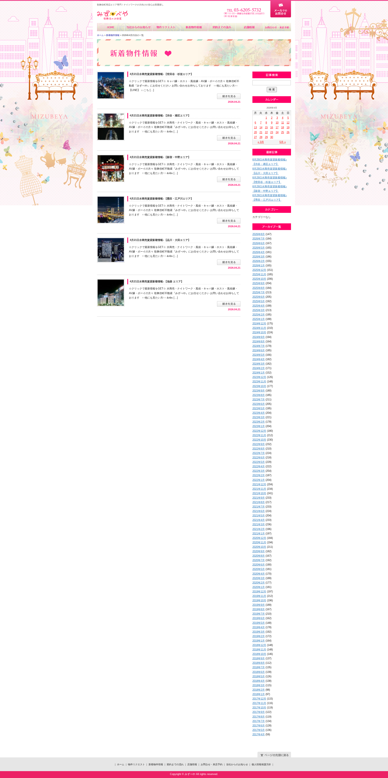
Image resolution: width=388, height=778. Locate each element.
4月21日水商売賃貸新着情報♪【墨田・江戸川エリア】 (161, 198)
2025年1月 (258, 319)
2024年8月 (258, 341)
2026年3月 (258, 256)
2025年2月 (258, 314)
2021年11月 (259, 488)
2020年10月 (259, 546)
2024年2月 (258, 368)
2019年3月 (258, 631)
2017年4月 (258, 734)
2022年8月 (258, 448)
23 (271, 132)
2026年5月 (258, 247)
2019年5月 (258, 622)
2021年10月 (259, 493)
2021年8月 (258, 502)
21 (260, 132)
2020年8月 (258, 555)
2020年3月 (258, 578)
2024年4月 (258, 359)
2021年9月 (258, 497)
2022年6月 (258, 457)
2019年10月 (259, 600)
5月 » (282, 142)
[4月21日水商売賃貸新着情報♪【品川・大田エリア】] (111, 249)
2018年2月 (258, 689)
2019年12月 (259, 591)
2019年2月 (258, 636)
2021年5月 (258, 515)
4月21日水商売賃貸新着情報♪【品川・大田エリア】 (160, 240)
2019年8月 (258, 609)
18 (282, 127)
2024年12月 (259, 323)
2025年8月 (258, 287)
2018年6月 (258, 671)
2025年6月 (258, 296)
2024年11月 (259, 327)
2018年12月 (259, 645)
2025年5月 (258, 301)
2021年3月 (258, 524)
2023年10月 (259, 386)
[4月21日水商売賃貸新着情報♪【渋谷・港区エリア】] (111, 126)
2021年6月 (258, 511)
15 (266, 127)
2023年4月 (258, 412)
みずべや (112, 15)
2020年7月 (258, 560)
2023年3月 (258, 417)
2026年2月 (258, 261)
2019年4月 (258, 627)
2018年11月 (259, 649)
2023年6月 (258, 403)
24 (277, 132)
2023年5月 (258, 408)
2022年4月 (258, 466)
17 (277, 127)
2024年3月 (258, 363)
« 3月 (261, 142)
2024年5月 (258, 354)
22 (266, 132)
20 (255, 132)
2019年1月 (258, 640)
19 (288, 127)
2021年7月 (258, 506)
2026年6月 (258, 243)
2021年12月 (259, 484)
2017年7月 (258, 721)
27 (255, 137)
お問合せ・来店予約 (277, 27)
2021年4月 (258, 519)
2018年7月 (258, 667)
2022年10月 (259, 439)
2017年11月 (259, 703)
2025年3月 (258, 310)
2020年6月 (258, 564)
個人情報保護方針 (261, 764)
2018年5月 (258, 676)
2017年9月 (258, 712)
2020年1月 (258, 587)
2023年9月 (258, 390)
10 (277, 122)
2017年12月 (259, 698)
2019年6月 (258, 618)
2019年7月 (258, 613)
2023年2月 (258, 421)
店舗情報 (249, 27)
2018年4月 (258, 680)
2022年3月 (258, 470)
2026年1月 (258, 265)
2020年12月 (259, 537)
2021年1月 (258, 533)
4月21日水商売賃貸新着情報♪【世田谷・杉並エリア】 (161, 74)
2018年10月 (259, 654)
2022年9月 (258, 444)
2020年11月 (259, 542)
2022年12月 (259, 430)
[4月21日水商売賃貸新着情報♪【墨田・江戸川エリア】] (111, 209)
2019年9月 (258, 604)
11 (282, 122)
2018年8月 (258, 662)
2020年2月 (258, 582)
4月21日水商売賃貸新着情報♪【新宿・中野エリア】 (160, 157)
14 (260, 127)
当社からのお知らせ (138, 27)
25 (282, 132)
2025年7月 (258, 292)
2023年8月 (258, 395)
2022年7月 (258, 453)
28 (260, 137)
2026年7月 (258, 238)
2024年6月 (258, 350)
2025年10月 (259, 278)
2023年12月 (259, 377)
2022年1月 (258, 479)
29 (266, 137)
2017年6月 (258, 725)
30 (271, 137)
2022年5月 (258, 461)
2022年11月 (259, 435)
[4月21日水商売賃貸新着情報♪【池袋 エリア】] (111, 292)
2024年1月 (258, 372)
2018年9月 (258, 658)
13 (255, 127)
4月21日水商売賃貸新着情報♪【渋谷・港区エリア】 (160, 115)
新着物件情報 (194, 27)
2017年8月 (258, 716)
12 (288, 122)
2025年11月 (259, 274)
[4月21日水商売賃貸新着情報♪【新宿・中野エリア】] (111, 168)
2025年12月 (259, 269)
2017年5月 (258, 730)
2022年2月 (258, 475)
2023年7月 (258, 399)
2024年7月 (258, 345)
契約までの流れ (221, 27)
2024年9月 (258, 337)
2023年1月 (258, 426)
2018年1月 (258, 694)
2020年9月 (258, 551)
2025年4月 (258, 305)
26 (288, 132)
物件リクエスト (166, 27)
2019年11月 (259, 595)
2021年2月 (258, 529)
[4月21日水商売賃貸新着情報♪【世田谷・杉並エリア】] (111, 85)
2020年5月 (258, 569)
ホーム (111, 27)
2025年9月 (258, 283)
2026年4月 (258, 252)
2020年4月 (258, 573)
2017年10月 (259, 707)
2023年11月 (259, 381)
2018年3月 (258, 685)
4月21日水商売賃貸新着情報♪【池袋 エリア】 (156, 281)
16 (271, 127)
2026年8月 (258, 234)
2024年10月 (259, 332)
